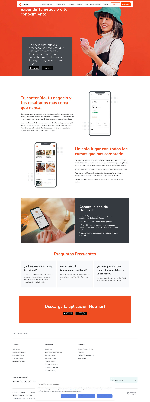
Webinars (81, 352)
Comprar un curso (50, 355)
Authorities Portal (18, 355)
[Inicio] (24, 4)
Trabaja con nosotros (18, 352)
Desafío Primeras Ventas (85, 349)
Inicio (13, 334)
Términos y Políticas (18, 392)
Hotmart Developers (51, 364)
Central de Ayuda (50, 358)
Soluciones (48, 349)
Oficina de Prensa (17, 358)
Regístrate (125, 4)
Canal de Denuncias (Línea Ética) (22, 395)
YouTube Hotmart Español (86, 355)
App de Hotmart (50, 361)
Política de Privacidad (51, 367)
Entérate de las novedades (53, 352)
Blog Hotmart (82, 358)
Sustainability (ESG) (18, 361)
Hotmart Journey (50, 370)
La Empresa (16, 349)
